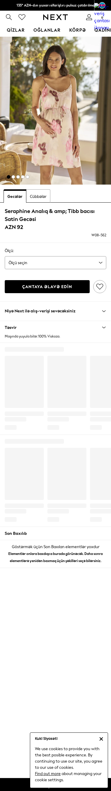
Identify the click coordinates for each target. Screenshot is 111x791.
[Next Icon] (55, 17)
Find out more (48, 773)
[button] (8, 177)
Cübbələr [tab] (38, 196)
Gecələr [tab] (14, 196)
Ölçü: (9, 250)
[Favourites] (21, 17)
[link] (8, 17)
